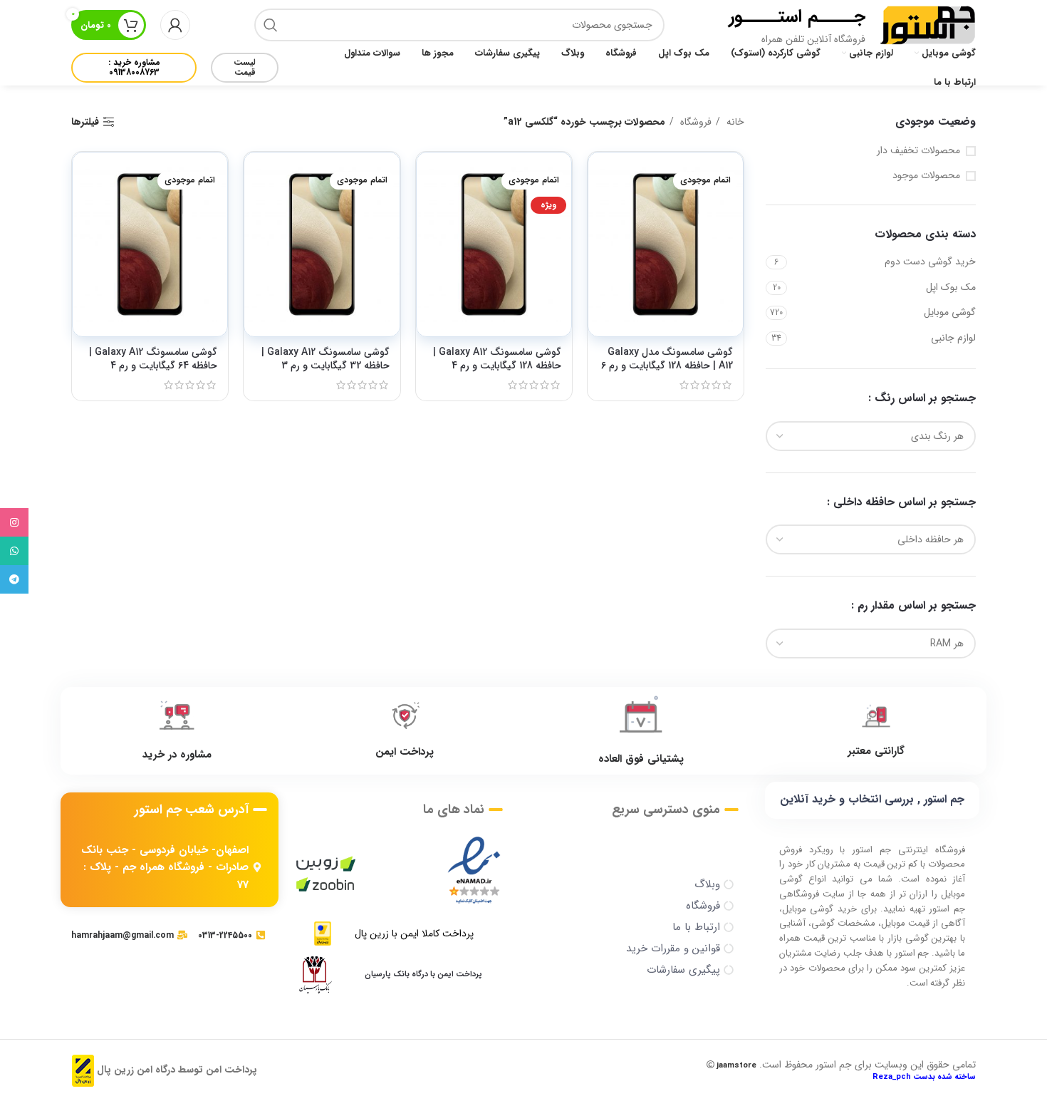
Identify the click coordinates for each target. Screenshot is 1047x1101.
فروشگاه (694, 122)
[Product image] (665, 244)
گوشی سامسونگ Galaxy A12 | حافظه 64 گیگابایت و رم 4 (153, 359)
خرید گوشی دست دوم (930, 261)
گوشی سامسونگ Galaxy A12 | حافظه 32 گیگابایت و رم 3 (325, 359)
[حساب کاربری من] (175, 25)
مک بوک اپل (951, 287)
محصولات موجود (926, 176)
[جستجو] (270, 25)
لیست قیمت (245, 67)
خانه (734, 122)
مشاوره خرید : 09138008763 (134, 67)
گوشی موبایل (950, 312)
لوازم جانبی (953, 338)
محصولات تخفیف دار (918, 151)
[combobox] (871, 436)
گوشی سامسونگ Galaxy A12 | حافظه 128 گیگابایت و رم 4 (497, 359)
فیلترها (85, 122)
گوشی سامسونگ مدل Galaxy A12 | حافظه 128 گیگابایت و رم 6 (667, 359)
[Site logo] (928, 24)
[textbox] (937, 436)
